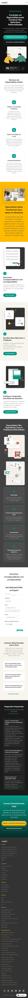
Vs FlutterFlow (4, 870)
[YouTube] (19, 990)
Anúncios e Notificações (7, 966)
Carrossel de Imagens (6, 968)
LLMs (2, 904)
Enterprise (3, 857)
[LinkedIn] (15, 990)
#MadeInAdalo (4, 925)
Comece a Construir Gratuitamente (14, 823)
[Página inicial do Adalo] (4, 2)
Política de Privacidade (6, 902)
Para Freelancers (5, 887)
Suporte (3, 920)
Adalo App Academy (6, 912)
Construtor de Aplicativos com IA (9, 853)
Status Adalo (4, 927)
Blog (2, 899)
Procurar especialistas (14, 828)
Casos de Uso (4, 891)
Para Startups (4, 889)
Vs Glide (3, 872)
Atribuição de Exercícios (7, 961)
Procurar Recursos (10, 353)
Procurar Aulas (4, 948)
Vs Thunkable (4, 874)
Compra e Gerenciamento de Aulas (9, 946)
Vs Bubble (3, 868)
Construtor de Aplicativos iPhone (9, 847)
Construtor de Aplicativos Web (8, 851)
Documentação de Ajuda (7, 909)
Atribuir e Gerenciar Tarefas (7, 959)
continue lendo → (14, 694)
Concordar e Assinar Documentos (9, 982)
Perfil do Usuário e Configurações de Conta (11, 939)
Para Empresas (4, 885)
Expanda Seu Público (10, 411)
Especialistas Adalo (5, 916)
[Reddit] (23, 990)
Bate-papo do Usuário (6, 977)
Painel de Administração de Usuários (10, 941)
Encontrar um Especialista (15, 37)
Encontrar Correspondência (15, 42)
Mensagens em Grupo (6, 975)
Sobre (2, 897)
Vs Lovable (3, 877)
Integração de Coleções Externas (9, 984)
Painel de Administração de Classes (9, 954)
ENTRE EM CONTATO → (14, 713)
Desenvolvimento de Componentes (9, 922)
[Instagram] (8, 990)
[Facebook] (12, 990)
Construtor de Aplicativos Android (9, 849)
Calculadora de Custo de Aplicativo (9, 918)
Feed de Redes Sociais (6, 970)
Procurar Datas (4, 950)
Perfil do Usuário (5, 936)
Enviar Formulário (9, 295)
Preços (2, 860)
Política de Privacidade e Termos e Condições (14, 995)
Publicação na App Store (7, 855)
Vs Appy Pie (4, 879)
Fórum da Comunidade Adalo (8, 914)
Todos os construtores (6, 866)
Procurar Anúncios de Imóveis (8, 952)
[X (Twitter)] (4, 990)
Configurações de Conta (7, 934)
